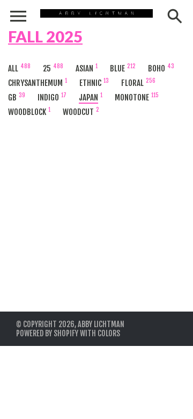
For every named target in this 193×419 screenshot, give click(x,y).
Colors (109, 333)
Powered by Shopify (47, 333)
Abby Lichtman (101, 324)
